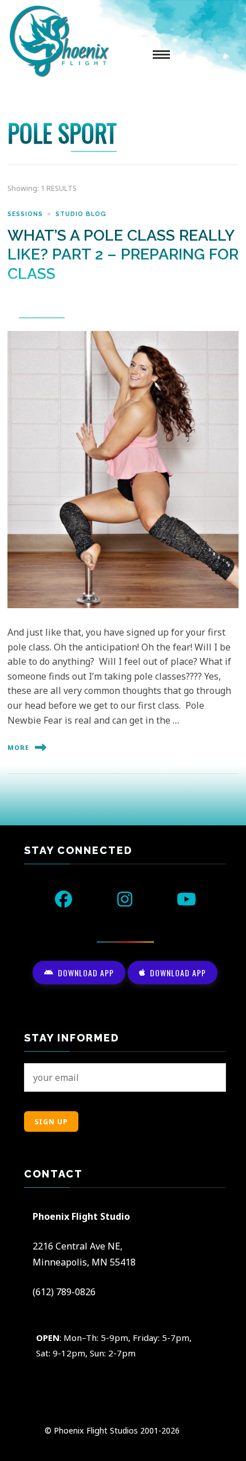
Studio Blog (80, 213)
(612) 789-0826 (64, 1292)
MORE (18, 748)
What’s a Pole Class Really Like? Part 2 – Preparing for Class (123, 254)
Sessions (25, 213)
